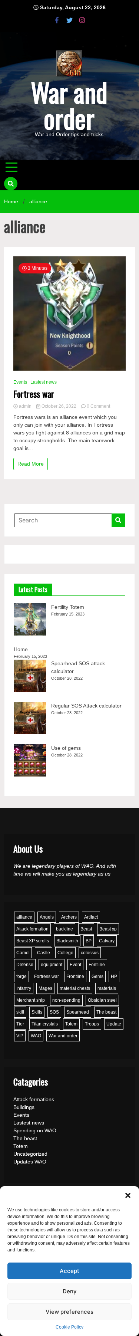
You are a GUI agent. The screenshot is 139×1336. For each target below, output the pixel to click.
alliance (24, 917)
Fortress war (33, 393)
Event (75, 964)
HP (114, 976)
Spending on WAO (34, 1130)
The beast (106, 1012)
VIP (19, 1035)
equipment (51, 964)
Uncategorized (30, 1154)
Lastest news (43, 382)
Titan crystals (45, 1024)
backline (64, 929)
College (65, 952)
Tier (20, 1024)
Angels (47, 917)
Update (113, 1024)
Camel (23, 952)
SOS (54, 1012)
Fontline (97, 964)
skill (20, 1012)
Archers (69, 917)
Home (21, 649)
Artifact (91, 917)
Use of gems (66, 748)
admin (25, 406)
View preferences (69, 1311)
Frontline (75, 976)
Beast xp (108, 929)
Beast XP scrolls (32, 940)
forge (21, 976)
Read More (30, 464)
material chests (75, 988)
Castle (43, 952)
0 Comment (98, 406)
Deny (70, 1291)
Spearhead (77, 1012)
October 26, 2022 (58, 406)
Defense (24, 964)
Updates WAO (29, 1162)
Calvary (107, 940)
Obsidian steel (102, 1000)
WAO (36, 1035)
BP (89, 940)
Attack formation (32, 929)
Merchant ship (30, 1000)
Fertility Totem (67, 607)
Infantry (23, 988)
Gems (97, 976)
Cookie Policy (69, 1327)
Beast (86, 929)
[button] (128, 1195)
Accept (69, 1270)
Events (20, 382)
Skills (37, 1012)
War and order (69, 104)
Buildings (23, 1107)
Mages (45, 988)
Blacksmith (67, 940)
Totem (71, 1024)
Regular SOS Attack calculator (86, 706)
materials (106, 988)
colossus (90, 952)
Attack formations (33, 1099)
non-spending (66, 1000)
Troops (92, 1024)
